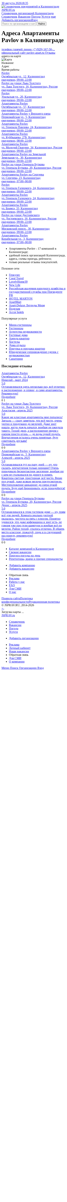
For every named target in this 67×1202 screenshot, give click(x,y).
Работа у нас (17, 581)
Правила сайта (10, 598)
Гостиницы (16, 328)
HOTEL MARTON (21, 298)
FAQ (12, 585)
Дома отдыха (17, 345)
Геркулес (14, 274)
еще (53, 16)
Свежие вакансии (20, 552)
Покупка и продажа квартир (27, 348)
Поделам (14, 308)
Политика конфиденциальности (17, 600)
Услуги (45, 16)
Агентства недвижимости (25, 331)
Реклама (14, 578)
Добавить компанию (22, 565)
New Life (14, 285)
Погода (36, 16)
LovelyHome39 (18, 281)
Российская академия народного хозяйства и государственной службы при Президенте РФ (37, 292)
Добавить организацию (16, 20)
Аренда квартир (19, 338)
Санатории (16, 358)
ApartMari (15, 302)
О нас (12, 592)
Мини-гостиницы (20, 324)
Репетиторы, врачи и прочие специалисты (36, 558)
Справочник (9, 16)
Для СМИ (15, 588)
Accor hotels (16, 312)
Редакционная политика (44, 601)
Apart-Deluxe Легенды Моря (27, 305)
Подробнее (8, 396)
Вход (34, 20)
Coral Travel (16, 278)
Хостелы (14, 341)
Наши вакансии (19, 651)
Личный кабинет (20, 648)
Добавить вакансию (21, 568)
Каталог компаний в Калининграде (31, 548)
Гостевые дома (18, 335)
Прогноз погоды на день (24, 555)
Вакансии (24, 16)
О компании (17, 661)
